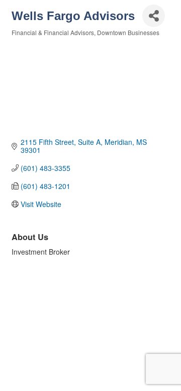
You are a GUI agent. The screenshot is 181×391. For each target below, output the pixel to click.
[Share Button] (153, 16)
